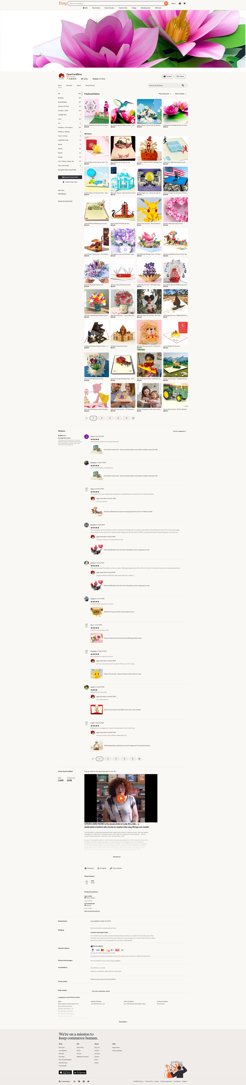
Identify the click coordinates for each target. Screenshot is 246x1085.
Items (60, 85)
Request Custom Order (71, 177)
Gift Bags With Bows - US (65, 1008)
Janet (92, 436)
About (79, 85)
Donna (92, 489)
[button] (168, 76)
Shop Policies (90, 85)
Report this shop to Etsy (65, 201)
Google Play (79, 1072)
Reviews (69, 85)
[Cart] (184, 3)
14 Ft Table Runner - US (98, 1003)
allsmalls (93, 524)
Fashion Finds (123, 8)
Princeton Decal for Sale (65, 1016)
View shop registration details (101, 991)
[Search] (166, 3)
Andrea (93, 563)
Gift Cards (158, 8)
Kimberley (94, 651)
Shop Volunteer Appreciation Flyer (68, 1003)
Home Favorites (109, 8)
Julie (97, 498)
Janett (92, 687)
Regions (184, 1081)
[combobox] (115, 3)
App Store (65, 1072)
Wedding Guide (145, 8)
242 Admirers (62, 193)
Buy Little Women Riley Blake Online (135, 1003)
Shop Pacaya (161, 1003)
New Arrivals (96, 8)
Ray (92, 625)
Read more (117, 857)
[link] (86, 418)
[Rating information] (67, 79)
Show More (123, 1022)
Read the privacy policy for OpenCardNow (103, 979)
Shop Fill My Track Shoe (65, 1006)
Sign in (174, 3)
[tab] (70, 94)
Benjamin (93, 462)
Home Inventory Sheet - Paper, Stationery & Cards (73, 1018)
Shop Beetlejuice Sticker (65, 1011)
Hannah (93, 598)
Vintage (134, 8)
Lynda (92, 723)
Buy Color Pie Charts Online (66, 1013)
